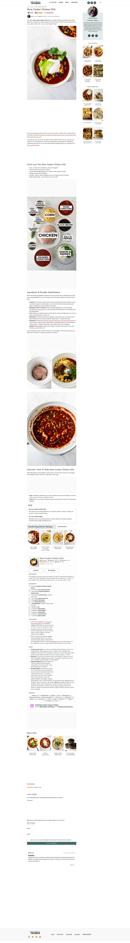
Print (37, 570)
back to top (87, 934)
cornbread (54, 641)
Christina (45, 560)
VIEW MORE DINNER (61, 526)
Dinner (61, 2)
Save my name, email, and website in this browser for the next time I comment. (50, 840)
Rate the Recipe (31, 823)
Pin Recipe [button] (52, 570)
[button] (40, 563)
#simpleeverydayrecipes (65, 706)
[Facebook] (88, 2)
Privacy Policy (60, 934)
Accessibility (69, 934)
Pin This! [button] (31, 12)
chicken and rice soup (35, 137)
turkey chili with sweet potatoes (66, 320)
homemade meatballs (45, 135)
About (67, 2)
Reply (72, 865)
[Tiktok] (40, 937)
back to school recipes (33, 145)
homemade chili (41, 309)
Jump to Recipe (49, 12)
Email (29, 834)
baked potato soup (70, 135)
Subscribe (74, 2)
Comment (30, 800)
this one (73, 331)
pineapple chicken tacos (58, 135)
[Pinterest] (91, 2)
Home (28, 6)
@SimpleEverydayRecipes (47, 706)
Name (29, 828)
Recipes (31, 6)
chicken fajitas (33, 324)
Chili (34, 6)
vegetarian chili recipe (48, 320)
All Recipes (53, 2)
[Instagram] (95, 2)
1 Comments (39, 12)
